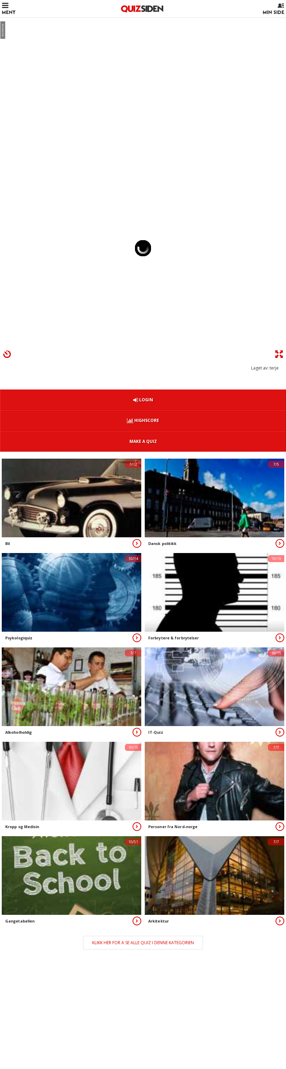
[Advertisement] (143, 72)
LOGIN (145, 400)
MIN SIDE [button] (273, 12)
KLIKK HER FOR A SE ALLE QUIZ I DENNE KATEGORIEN (143, 943)
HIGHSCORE (146, 420)
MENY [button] (9, 12)
